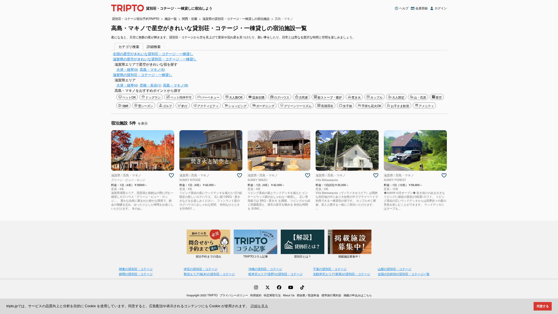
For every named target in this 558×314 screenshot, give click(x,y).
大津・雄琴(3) (127, 69)
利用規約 (256, 295)
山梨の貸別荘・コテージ (394, 268)
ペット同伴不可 (181, 97)
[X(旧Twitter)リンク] (267, 287)
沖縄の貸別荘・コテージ (265, 268)
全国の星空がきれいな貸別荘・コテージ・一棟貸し (153, 53)
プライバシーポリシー (234, 295)
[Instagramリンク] (256, 287)
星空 (439, 97)
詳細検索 (154, 46)
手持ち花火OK (371, 106)
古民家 (303, 97)
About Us (288, 295)
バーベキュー (210, 97)
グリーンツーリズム (297, 106)
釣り (185, 106)
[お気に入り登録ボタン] (171, 175)
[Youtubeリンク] (290, 287)
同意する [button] (543, 306)
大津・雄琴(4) (127, 85)
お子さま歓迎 (400, 106)
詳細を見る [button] (259, 306)
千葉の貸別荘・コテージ (330, 268)
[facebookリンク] (279, 287)
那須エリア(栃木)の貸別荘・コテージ (209, 273)
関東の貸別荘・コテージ (136, 268)
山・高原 (420, 97)
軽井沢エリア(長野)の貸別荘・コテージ (275, 273)
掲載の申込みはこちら (358, 295)
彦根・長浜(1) (150, 85)
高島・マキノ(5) (152, 69)
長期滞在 (327, 106)
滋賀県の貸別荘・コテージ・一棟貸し (142, 74)
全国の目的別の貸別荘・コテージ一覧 (404, 273)
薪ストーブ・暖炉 (330, 97)
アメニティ (426, 106)
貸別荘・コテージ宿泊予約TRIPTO (135, 18)
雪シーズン (145, 106)
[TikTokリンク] (302, 287)
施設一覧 (171, 18)
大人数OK (236, 97)
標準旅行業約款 (331, 295)
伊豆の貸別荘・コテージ (200, 268)
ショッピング (237, 106)
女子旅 (347, 106)
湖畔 (125, 106)
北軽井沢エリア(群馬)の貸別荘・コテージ (341, 273)
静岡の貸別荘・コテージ (136, 273)
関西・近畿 (189, 18)
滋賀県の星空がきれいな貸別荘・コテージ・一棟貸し (155, 58)
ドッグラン (153, 97)
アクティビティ (208, 106)
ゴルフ (167, 106)
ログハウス (281, 97)
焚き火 (356, 97)
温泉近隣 (258, 97)
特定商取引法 (272, 295)
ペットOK (129, 97)
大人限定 (398, 97)
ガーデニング (265, 106)
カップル (376, 97)
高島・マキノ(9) (175, 85)
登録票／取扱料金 (308, 295)
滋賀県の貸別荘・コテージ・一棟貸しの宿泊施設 (236, 18)
